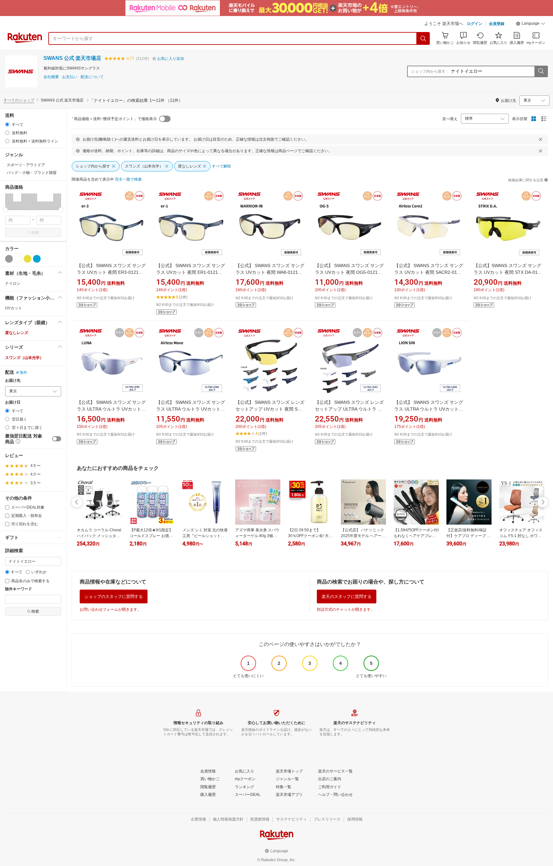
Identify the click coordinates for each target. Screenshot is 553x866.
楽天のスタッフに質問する (347, 596)
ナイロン (12, 283)
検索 (35, 232)
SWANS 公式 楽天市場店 (72, 58)
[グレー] (9, 259)
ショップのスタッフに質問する (113, 596)
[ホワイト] (18, 259)
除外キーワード (18, 589)
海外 (23, 372)
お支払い (69, 77)
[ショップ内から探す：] (540, 71)
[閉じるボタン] (540, 139)
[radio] (7, 124)
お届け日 (12, 402)
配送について (92, 77)
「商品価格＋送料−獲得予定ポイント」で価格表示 (113, 119)
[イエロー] (27, 259)
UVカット (13, 308)
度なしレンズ (16, 333)
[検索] (423, 38)
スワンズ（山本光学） (24, 357)
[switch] (56, 438)
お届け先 (12, 381)
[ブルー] (37, 259)
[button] (530, 24)
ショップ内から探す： (430, 71)
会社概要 (51, 77)
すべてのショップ (19, 100)
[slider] (5, 209)
